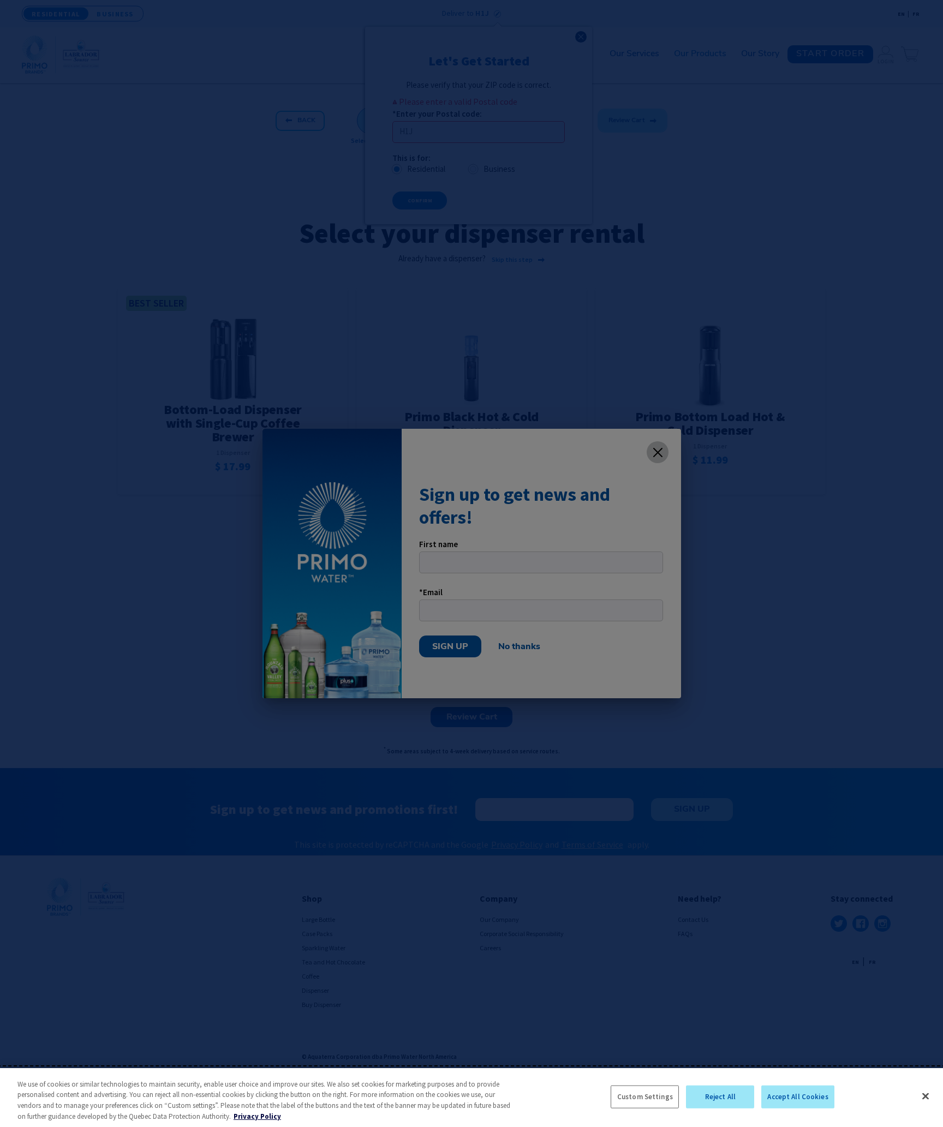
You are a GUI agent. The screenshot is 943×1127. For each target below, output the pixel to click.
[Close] (926, 1096)
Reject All (720, 1096)
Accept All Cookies (797, 1096)
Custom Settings (645, 1096)
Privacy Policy (257, 1115)
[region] (471, 1097)
